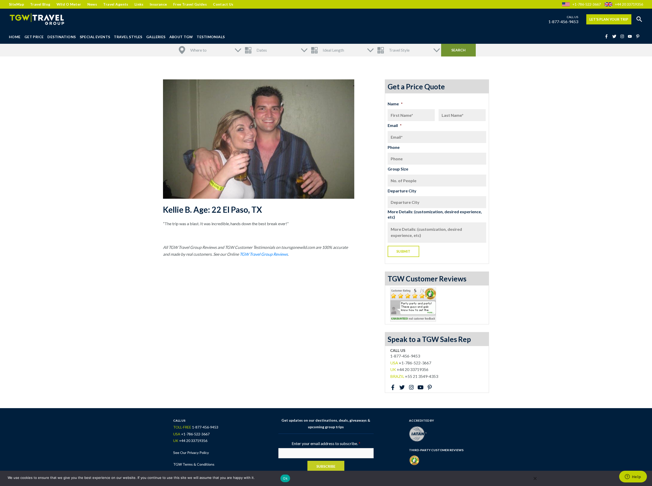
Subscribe (325, 466)
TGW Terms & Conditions (193, 464)
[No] (534, 478)
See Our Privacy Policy (191, 452)
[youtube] (631, 36)
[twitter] (615, 36)
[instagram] (623, 36)
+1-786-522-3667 (586, 4)
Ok (285, 478)
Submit (403, 251)
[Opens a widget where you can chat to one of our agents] (633, 477)
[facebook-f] (608, 36)
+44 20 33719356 (629, 4)
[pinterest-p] (638, 36)
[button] (639, 19)
